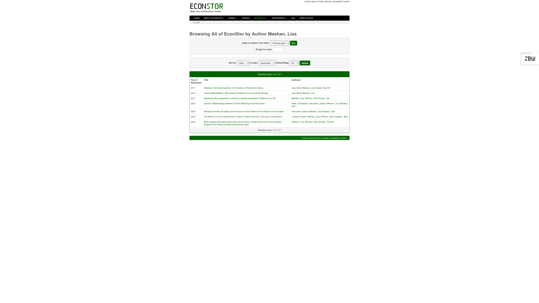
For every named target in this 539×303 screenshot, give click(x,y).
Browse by (260, 18)
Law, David (296, 87)
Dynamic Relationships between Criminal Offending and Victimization (234, 103)
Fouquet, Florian (299, 116)
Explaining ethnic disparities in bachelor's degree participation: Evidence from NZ (240, 98)
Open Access (306, 18)
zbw (530, 58)
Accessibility (337, 1)
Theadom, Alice (341, 116)
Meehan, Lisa (308, 87)
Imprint (314, 1)
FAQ (293, 18)
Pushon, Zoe (324, 98)
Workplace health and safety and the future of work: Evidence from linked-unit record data (244, 111)
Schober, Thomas (326, 121)
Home (197, 18)
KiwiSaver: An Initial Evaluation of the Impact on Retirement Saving (233, 87)
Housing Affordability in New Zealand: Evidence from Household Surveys (236, 93)
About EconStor (213, 18)
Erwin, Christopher (300, 103)
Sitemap (328, 1)
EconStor (197, 22)
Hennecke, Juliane (317, 103)
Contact (307, 1)
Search (246, 18)
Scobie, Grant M (323, 87)
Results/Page (282, 62)
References (279, 18)
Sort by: (232, 62)
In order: (254, 62)
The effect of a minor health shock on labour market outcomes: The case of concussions (243, 116)
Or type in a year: (264, 49)
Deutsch (346, 1)
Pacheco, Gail (311, 98)
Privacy (321, 1)
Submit (232, 18)
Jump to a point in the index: (256, 42)
